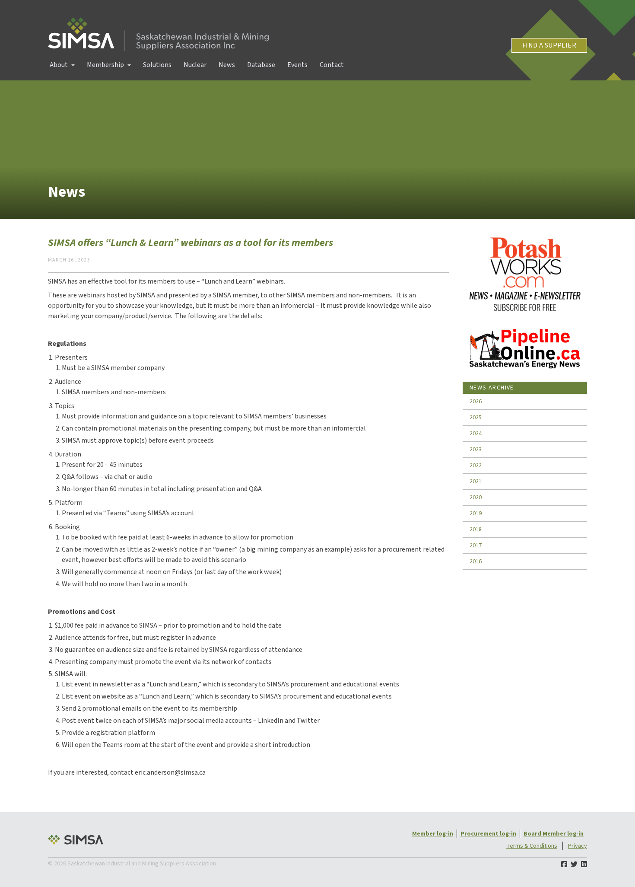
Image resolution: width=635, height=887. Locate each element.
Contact (332, 65)
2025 (476, 417)
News (227, 65)
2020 (476, 497)
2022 (476, 465)
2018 (476, 529)
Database (261, 65)
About (59, 65)
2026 (476, 401)
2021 (476, 481)
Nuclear (195, 65)
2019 (476, 513)
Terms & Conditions (531, 846)
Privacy (577, 846)
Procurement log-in (488, 834)
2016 (476, 561)
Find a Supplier (549, 45)
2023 (476, 449)
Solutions (157, 65)
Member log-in (432, 834)
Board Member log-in (554, 834)
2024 (476, 433)
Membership (105, 65)
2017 (476, 545)
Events (297, 65)
